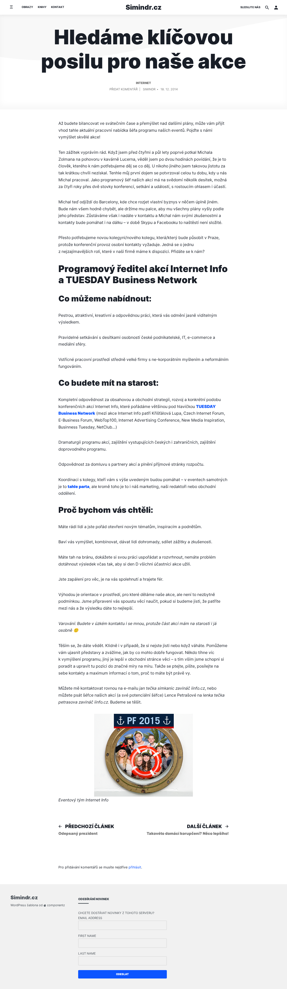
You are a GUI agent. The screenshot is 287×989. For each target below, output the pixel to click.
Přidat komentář (123, 90)
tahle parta (78, 486)
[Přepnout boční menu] (11, 7)
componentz (55, 905)
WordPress (18, 905)
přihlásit (135, 867)
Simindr (149, 89)
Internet (143, 83)
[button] (276, 7)
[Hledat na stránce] (267, 7)
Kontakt (57, 7)
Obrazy (27, 7)
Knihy (42, 7)
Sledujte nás (250, 7)
